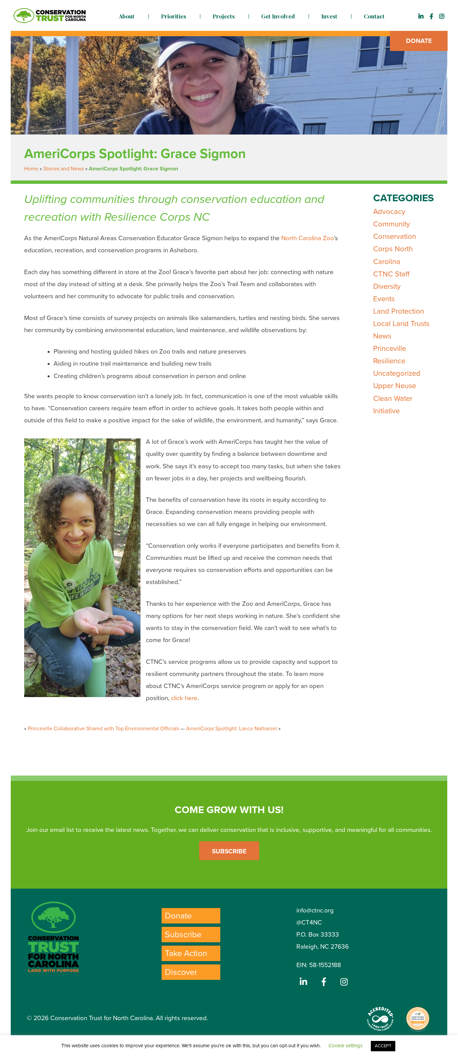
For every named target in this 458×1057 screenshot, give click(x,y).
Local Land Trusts (401, 323)
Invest (329, 16)
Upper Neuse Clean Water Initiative (394, 398)
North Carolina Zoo (307, 238)
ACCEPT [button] (383, 1046)
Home (31, 168)
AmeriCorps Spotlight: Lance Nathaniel (231, 728)
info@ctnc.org (315, 910)
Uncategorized (396, 373)
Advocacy (389, 211)
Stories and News (63, 168)
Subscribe (229, 851)
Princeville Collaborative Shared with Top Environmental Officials (103, 728)
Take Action (186, 953)
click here (184, 698)
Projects (224, 16)
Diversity (387, 286)
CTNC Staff (391, 274)
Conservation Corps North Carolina (394, 249)
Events (384, 299)
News (382, 336)
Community (391, 224)
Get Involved (278, 16)
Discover (181, 972)
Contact (374, 16)
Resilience (389, 361)
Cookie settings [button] (345, 1046)
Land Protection (398, 311)
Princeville (389, 348)
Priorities (173, 16)
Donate (419, 41)
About (126, 16)
